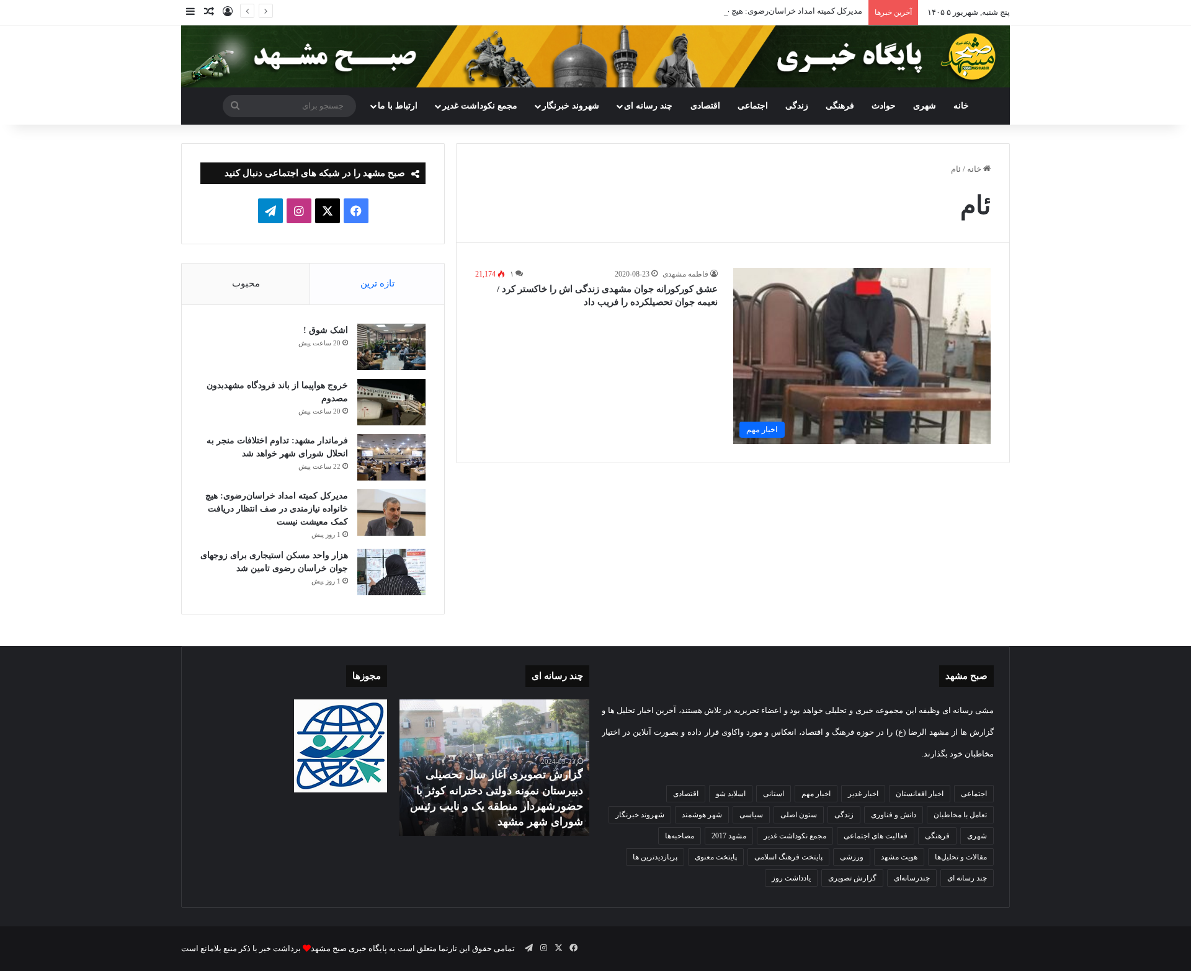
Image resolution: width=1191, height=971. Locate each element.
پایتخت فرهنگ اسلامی (788, 857)
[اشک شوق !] (391, 347)
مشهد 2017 (728, 835)
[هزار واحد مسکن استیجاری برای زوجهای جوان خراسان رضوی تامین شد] (391, 572)
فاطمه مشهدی (685, 274)
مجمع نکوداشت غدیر (479, 105)
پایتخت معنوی (716, 857)
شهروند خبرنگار (639, 814)
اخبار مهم (816, 793)
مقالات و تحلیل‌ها (961, 857)
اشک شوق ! (325, 330)
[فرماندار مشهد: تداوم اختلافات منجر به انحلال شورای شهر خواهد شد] (391, 457)
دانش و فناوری (893, 814)
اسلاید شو (731, 793)
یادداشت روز (791, 878)
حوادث (884, 105)
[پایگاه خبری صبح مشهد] (595, 56)
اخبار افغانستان (919, 793)
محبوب (246, 283)
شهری (924, 105)
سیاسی (751, 814)
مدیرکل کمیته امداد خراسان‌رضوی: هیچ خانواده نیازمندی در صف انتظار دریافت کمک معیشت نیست (697, 11)
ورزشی (851, 857)
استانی (773, 793)
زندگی (796, 105)
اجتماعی (753, 105)
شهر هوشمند (702, 814)
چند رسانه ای (648, 105)
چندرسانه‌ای (912, 878)
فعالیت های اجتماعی (876, 835)
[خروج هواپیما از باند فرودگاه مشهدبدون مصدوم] (391, 402)
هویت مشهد (899, 857)
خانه (961, 105)
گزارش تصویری (852, 878)
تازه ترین (377, 283)
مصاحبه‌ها (679, 835)
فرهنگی (840, 105)
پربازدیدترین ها (655, 857)
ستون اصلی (798, 814)
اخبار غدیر (863, 793)
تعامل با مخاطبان (960, 814)
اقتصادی (705, 105)
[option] (494, 767)
